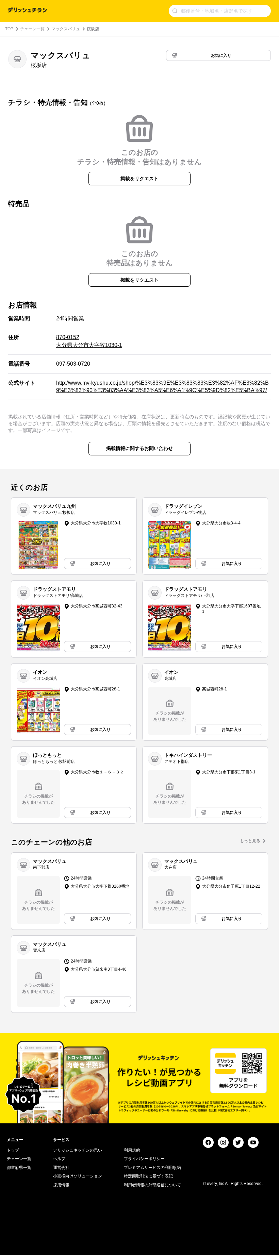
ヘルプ (59, 1158)
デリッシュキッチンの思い (77, 1150)
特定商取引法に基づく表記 (148, 1176)
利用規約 (132, 1150)
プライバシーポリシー (144, 1158)
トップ (13, 1150)
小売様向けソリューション (77, 1176)
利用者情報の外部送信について (152, 1185)
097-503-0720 (73, 364)
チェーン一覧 (32, 29)
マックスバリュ (65, 29)
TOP (9, 29)
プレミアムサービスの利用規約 (152, 1167)
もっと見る (250, 840)
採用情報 (61, 1185)
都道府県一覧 (19, 1167)
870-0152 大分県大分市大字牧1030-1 (89, 341)
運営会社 (61, 1167)
